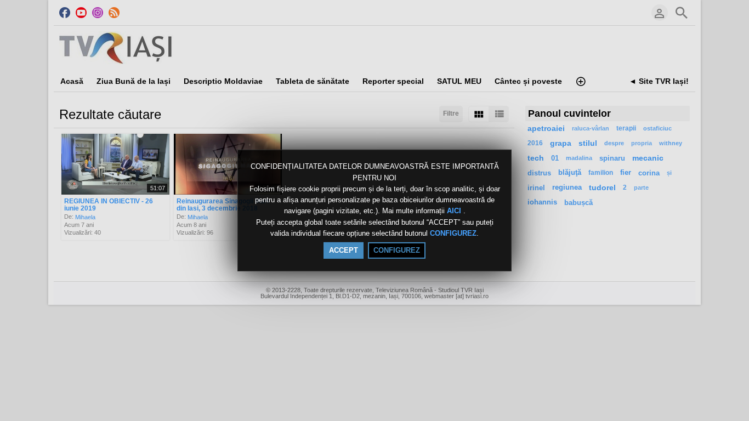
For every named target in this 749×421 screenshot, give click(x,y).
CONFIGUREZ (453, 233)
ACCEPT (343, 250)
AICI (455, 211)
